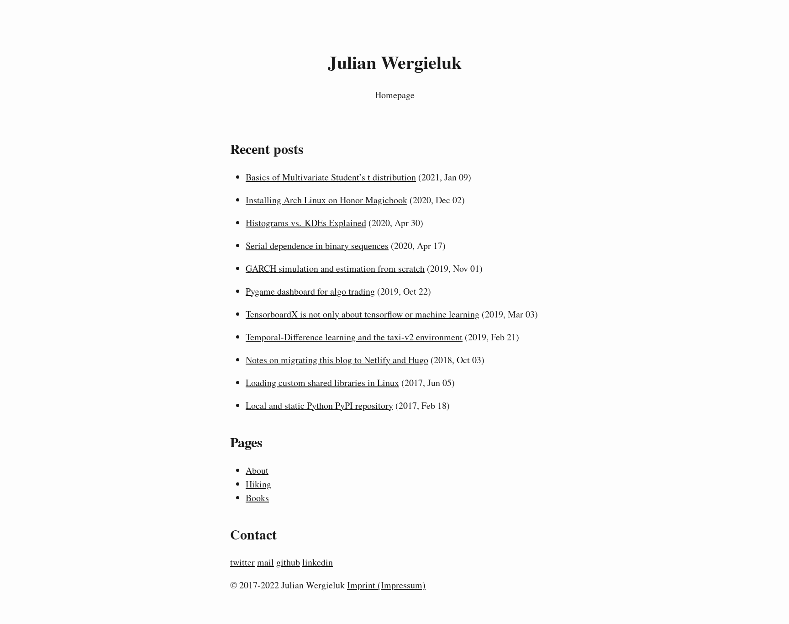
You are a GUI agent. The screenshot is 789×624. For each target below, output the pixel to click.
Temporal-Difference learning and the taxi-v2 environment (354, 337)
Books (257, 498)
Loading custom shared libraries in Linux (322, 382)
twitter (242, 562)
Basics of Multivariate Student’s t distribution (331, 177)
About (257, 470)
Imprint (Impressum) (386, 585)
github (288, 562)
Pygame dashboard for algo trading (310, 291)
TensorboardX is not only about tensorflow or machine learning (362, 314)
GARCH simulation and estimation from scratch (335, 268)
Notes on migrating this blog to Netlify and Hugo (337, 360)
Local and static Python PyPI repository (319, 405)
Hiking (258, 484)
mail (265, 562)
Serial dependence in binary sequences (317, 245)
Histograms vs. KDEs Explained (306, 223)
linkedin (317, 562)
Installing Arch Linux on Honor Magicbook (326, 200)
